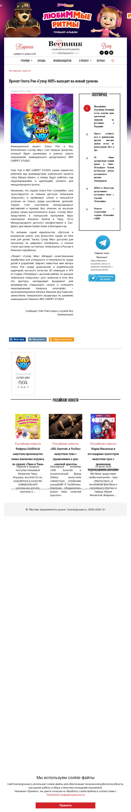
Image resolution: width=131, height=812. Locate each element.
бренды (41, 61)
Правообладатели (62, 61)
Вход (106, 46)
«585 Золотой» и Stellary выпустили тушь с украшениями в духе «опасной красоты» (65, 456)
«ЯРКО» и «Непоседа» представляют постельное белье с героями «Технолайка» (104, 194)
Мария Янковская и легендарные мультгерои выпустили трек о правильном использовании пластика (103, 459)
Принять (65, 805)
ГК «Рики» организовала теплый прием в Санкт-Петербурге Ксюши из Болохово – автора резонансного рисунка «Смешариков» (104, 169)
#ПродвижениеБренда (22, 489)
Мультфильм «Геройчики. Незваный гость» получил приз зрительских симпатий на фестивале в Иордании (104, 116)
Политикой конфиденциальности (66, 794)
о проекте (84, 61)
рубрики (25, 61)
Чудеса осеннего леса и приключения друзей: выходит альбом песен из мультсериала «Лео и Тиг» (104, 141)
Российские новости (20, 71)
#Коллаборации (41, 489)
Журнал (101, 61)
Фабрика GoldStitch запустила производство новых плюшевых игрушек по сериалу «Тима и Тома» (27, 456)
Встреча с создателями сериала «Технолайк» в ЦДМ (104, 213)
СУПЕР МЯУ (23, 377)
